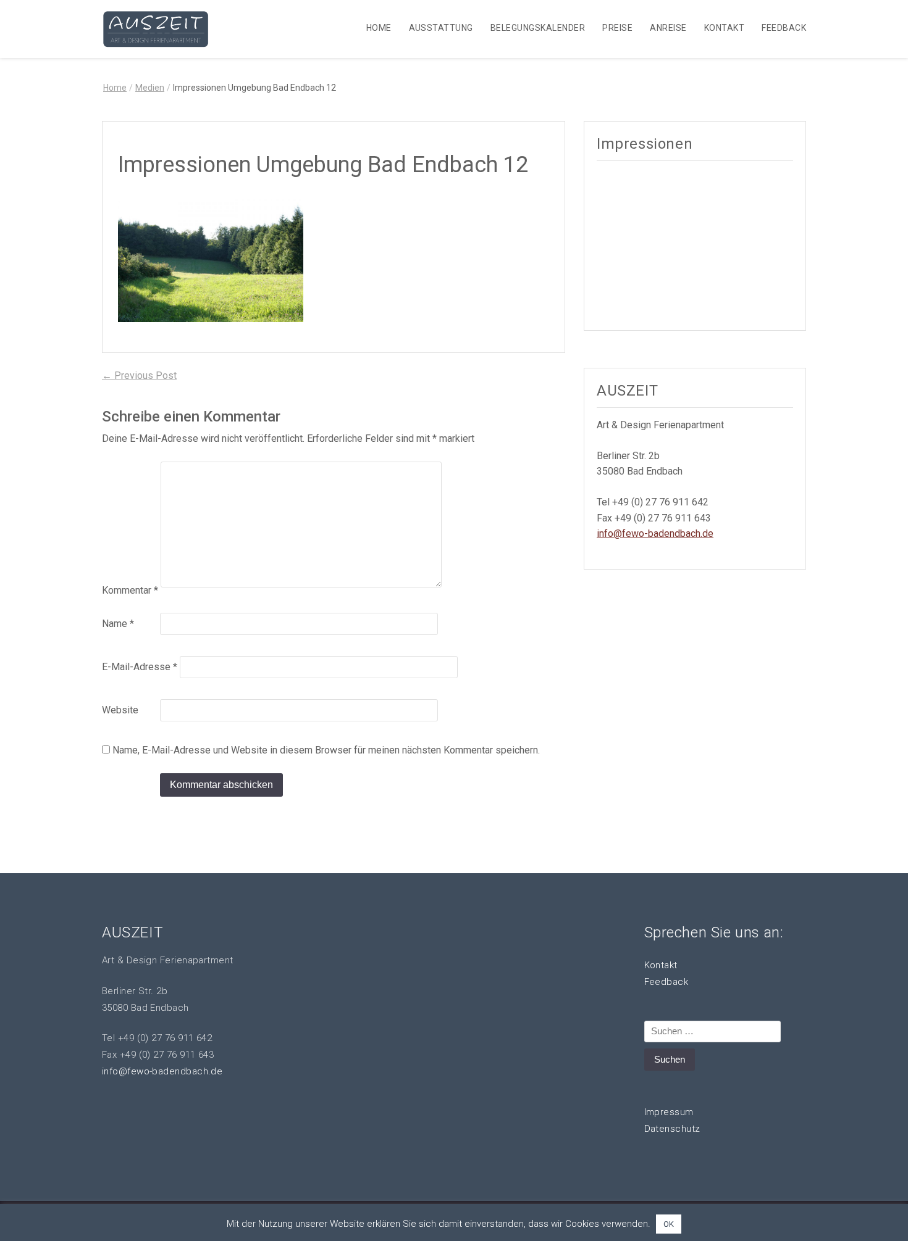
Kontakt (724, 28)
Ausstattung (441, 28)
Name (118, 623)
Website (120, 710)
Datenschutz (672, 1128)
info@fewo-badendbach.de (655, 533)
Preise (617, 28)
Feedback (784, 28)
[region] (695, 244)
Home (379, 28)
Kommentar (130, 590)
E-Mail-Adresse (139, 667)
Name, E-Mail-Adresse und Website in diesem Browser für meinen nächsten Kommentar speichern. (326, 750)
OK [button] (668, 1224)
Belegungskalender (537, 28)
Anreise (668, 28)
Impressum (669, 1112)
